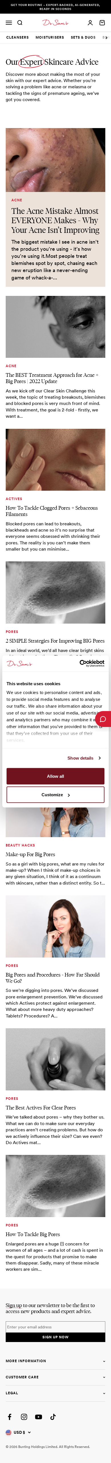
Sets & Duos (83, 37)
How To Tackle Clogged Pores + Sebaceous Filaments (52, 511)
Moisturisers (50, 37)
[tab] (17, 37)
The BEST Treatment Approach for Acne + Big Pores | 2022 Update (52, 378)
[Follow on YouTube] (38, 1417)
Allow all (55, 776)
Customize (52, 794)
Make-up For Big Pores (30, 854)
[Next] (107, 37)
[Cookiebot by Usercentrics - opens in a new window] (79, 663)
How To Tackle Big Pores (33, 1234)
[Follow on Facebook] (9, 1417)
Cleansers (17, 37)
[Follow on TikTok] (53, 1417)
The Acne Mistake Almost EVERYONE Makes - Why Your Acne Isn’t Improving (55, 220)
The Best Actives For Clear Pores (41, 1107)
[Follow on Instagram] (24, 1417)
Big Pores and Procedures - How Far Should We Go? (53, 977)
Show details (80, 758)
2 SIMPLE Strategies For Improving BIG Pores (55, 641)
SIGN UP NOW (55, 1337)
